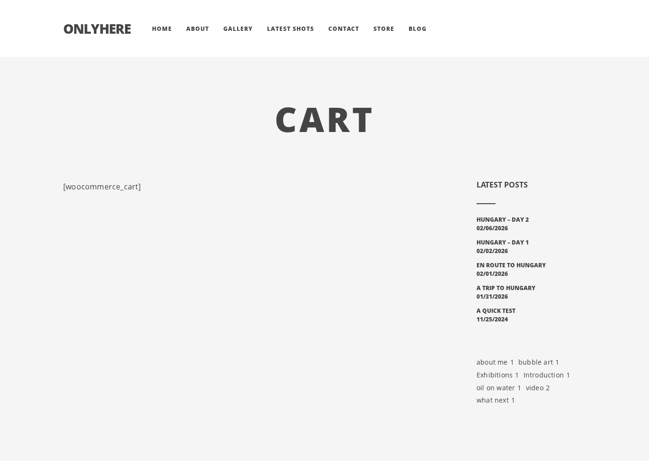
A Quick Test (496, 311)
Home (162, 29)
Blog (418, 29)
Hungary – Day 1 (503, 242)
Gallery (238, 29)
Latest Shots (290, 29)
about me (495, 362)
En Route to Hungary (511, 265)
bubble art (538, 362)
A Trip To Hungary (506, 288)
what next (496, 400)
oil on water (499, 387)
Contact (343, 29)
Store (383, 29)
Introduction (547, 374)
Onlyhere (97, 28)
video (538, 387)
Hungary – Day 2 (503, 220)
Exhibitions (498, 374)
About (197, 29)
